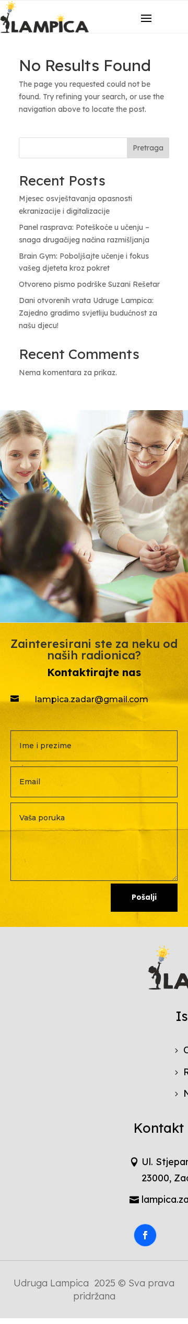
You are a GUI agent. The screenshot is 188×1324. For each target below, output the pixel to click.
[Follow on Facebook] (145, 1235)
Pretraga (148, 148)
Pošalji (144, 897)
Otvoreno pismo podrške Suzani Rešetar (89, 284)
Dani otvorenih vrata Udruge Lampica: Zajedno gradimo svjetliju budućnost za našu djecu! (88, 313)
